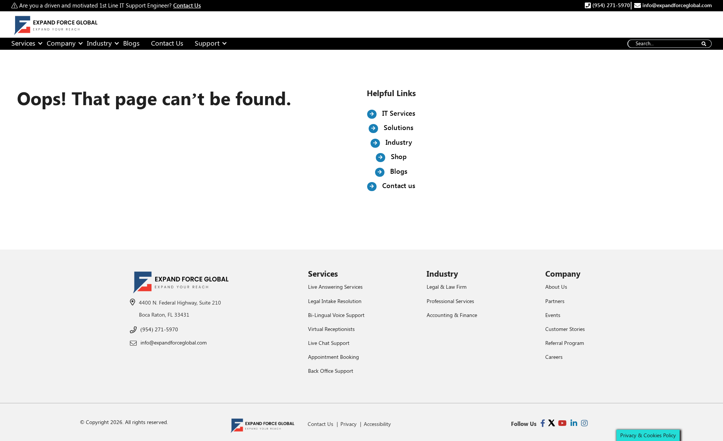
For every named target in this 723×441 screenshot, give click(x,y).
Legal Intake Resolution (335, 301)
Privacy (348, 423)
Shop (398, 156)
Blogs (131, 42)
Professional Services (450, 301)
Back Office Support (330, 370)
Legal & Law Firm (447, 286)
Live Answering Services (335, 286)
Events (552, 314)
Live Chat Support (328, 342)
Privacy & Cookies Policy (648, 435)
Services (23, 42)
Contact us (397, 185)
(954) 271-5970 (610, 5)
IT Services (397, 113)
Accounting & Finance (452, 314)
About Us (556, 286)
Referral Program (564, 342)
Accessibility (377, 423)
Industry (99, 42)
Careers (554, 356)
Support (207, 42)
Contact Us (167, 42)
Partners (554, 301)
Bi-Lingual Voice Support (336, 314)
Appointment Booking (333, 356)
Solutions (397, 127)
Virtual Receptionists (331, 328)
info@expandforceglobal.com (676, 5)
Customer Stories (565, 328)
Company (61, 42)
